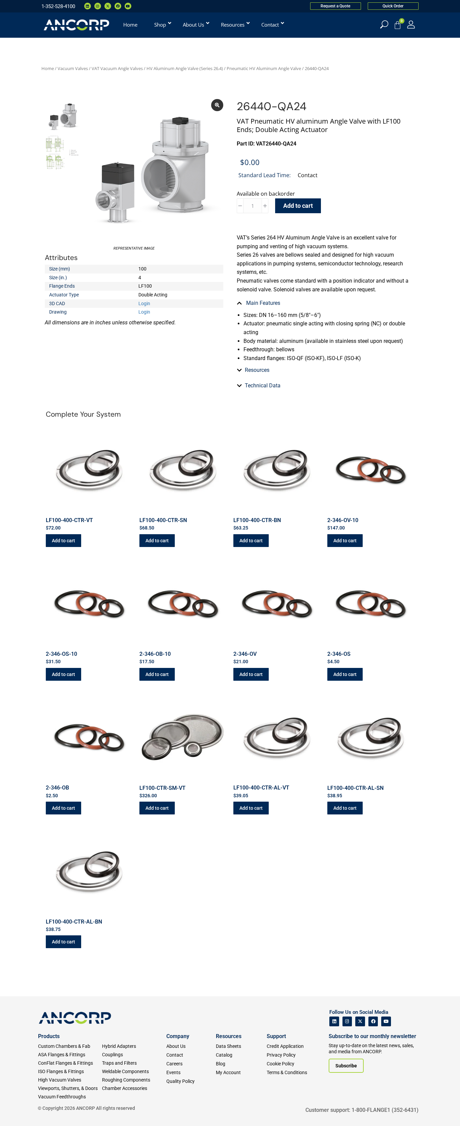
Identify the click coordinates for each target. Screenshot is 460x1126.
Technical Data (263, 385)
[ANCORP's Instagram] (347, 1021)
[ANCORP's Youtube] (386, 1021)
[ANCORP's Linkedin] (334, 1021)
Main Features (262, 303)
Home (47, 68)
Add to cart (298, 205)
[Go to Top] (17, 1111)
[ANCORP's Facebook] (373, 1021)
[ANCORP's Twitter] (360, 1021)
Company (177, 1036)
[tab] (326, 303)
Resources (257, 370)
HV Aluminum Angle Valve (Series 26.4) (184, 68)
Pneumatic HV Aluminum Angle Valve (264, 68)
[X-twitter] (107, 6)
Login (144, 303)
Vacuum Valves (73, 68)
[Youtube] (128, 6)
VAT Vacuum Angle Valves (117, 68)
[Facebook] (117, 6)
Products (49, 1036)
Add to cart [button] (63, 540)
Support (276, 1036)
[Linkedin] (87, 6)
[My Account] (411, 24)
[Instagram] (97, 6)
